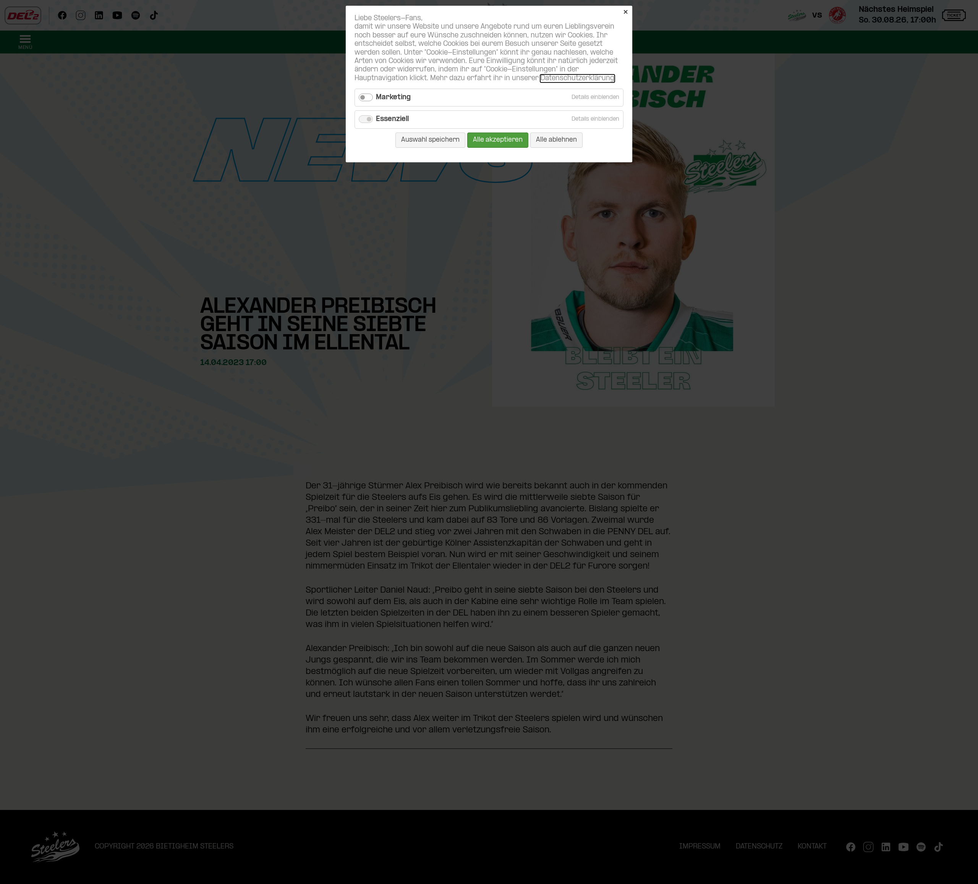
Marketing (393, 97)
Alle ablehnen (556, 140)
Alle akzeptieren (498, 140)
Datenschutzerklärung (577, 78)
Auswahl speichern (430, 140)
